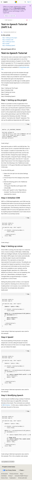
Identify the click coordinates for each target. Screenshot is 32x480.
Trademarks (12, 478)
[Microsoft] (16, 2)
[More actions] (29, 20)
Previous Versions (14, 473)
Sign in (29, 2)
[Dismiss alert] (30, 6)
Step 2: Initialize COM (7, 39)
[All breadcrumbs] (2, 20)
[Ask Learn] (27, 20)
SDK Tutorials (8, 20)
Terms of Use (4, 478)
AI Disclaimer (4, 473)
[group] (16, 133)
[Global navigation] (1, 2)
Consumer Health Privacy (21, 475)
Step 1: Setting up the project (9, 37)
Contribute (4, 475)
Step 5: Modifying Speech (8, 45)
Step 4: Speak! (5, 43)
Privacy (10, 475)
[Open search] (25, 2)
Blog (21, 473)
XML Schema (6, 405)
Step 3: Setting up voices (8, 41)
